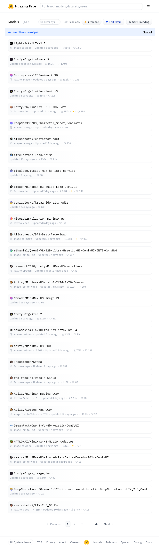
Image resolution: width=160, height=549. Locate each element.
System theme (22, 542)
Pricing (138, 542)
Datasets (111, 542)
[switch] (66, 22)
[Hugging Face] (86, 542)
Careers (75, 542)
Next (107, 524)
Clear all (147, 32)
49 (96, 524)
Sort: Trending (140, 22)
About (62, 542)
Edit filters (115, 22)
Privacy (50, 542)
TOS (39, 542)
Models (97, 542)
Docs (149, 542)
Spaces (125, 542)
